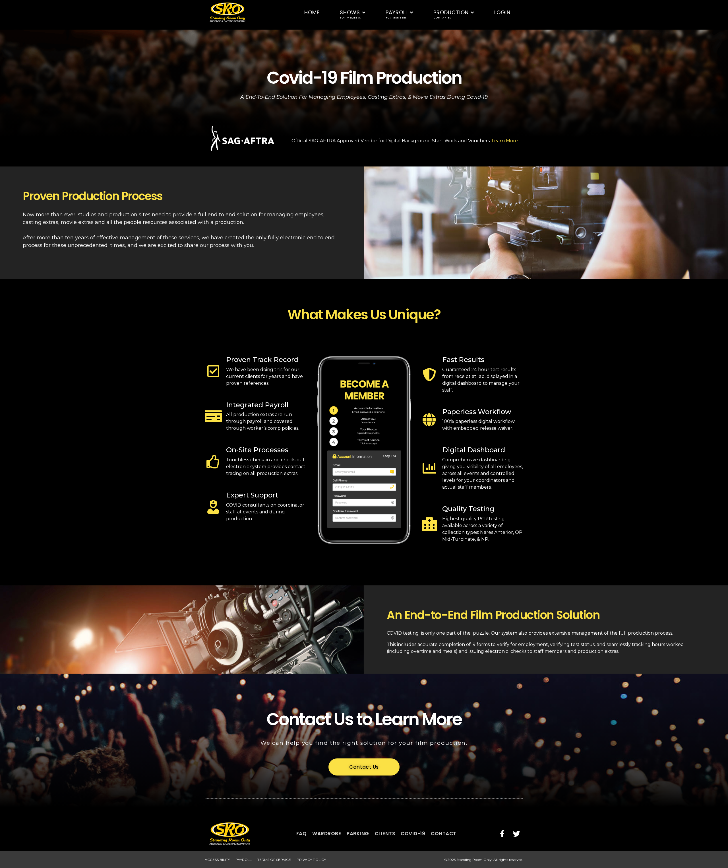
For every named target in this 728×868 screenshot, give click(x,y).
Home (312, 12)
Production (451, 14)
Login (502, 12)
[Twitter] (516, 834)
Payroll (397, 14)
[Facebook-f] (502, 834)
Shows (350, 14)
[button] (364, 767)
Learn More (505, 140)
